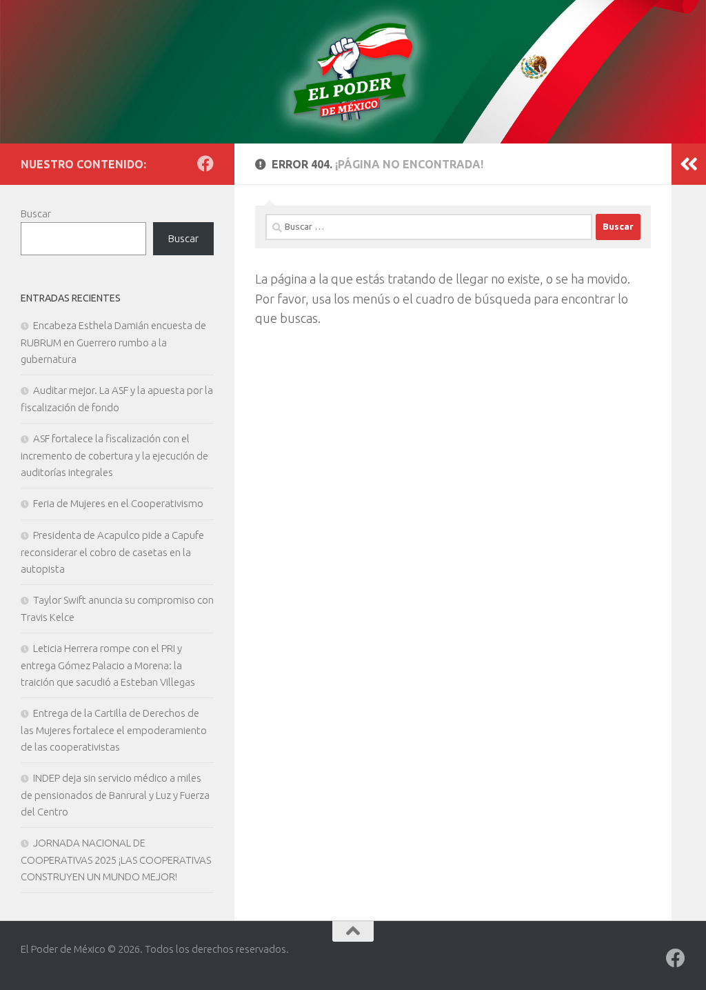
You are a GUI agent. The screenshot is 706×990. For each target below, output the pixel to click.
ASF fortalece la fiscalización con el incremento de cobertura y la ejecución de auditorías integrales (114, 455)
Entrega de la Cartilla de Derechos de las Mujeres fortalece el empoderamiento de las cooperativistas (114, 730)
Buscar (36, 213)
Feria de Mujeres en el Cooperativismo (118, 503)
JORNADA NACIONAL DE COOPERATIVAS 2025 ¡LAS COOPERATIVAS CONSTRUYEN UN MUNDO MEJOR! (116, 859)
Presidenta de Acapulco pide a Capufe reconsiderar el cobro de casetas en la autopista (112, 552)
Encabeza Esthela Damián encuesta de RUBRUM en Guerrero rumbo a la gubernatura (113, 342)
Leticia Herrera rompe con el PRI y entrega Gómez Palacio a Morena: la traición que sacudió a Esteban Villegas (108, 665)
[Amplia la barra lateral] (689, 164)
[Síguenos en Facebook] (205, 163)
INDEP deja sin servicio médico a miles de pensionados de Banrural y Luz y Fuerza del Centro (115, 795)
